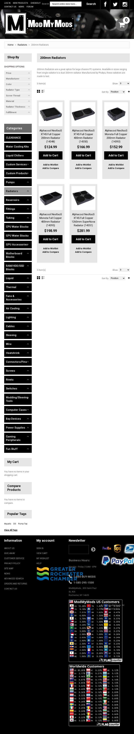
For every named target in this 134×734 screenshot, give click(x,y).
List (43, 91)
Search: (45, 4)
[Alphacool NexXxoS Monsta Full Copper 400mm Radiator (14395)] (51, 198)
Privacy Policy (12, 563)
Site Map (8, 568)
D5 (14, 524)
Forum (30, 7)
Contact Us (10, 7)
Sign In (39, 548)
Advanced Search (14, 578)
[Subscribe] (93, 549)
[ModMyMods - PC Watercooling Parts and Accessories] (39, 23)
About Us (9, 548)
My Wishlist (42, 558)
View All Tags (10, 530)
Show (115, 83)
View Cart (41, 553)
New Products (20, 3)
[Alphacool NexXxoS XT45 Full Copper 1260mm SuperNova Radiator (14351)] (83, 198)
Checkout (36, 3)
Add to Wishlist (50, 165)
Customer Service (14, 558)
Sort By (105, 92)
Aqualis (7, 524)
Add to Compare (50, 168)
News (21, 7)
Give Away (9, 553)
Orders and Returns (15, 583)
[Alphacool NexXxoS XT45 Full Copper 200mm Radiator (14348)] (51, 114)
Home (10, 45)
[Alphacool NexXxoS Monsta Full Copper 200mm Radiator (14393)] (116, 114)
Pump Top (22, 524)
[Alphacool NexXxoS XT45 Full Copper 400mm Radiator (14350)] (83, 114)
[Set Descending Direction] (129, 92)
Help (38, 563)
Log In (7, 3)
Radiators (22, 45)
